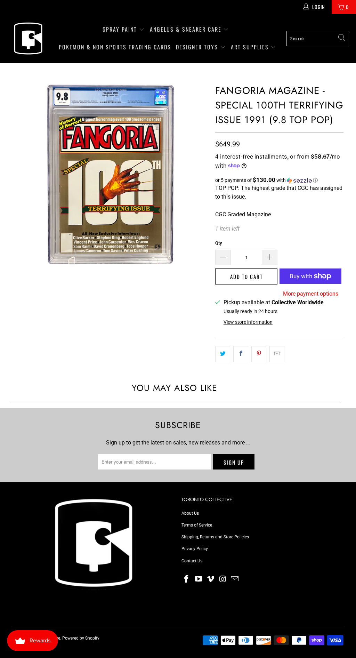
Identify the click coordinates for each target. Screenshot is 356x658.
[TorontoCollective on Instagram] (223, 579)
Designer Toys (198, 47)
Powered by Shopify (80, 638)
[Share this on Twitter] (222, 354)
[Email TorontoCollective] (235, 579)
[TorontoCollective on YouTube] (199, 579)
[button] (279, 180)
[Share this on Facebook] (240, 354)
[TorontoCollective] (28, 38)
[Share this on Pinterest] (258, 354)
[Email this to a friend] (276, 354)
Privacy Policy (194, 548)
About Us (190, 513)
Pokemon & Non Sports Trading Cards (115, 47)
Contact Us (191, 561)
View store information (248, 322)
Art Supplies (251, 47)
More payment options (310, 293)
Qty (218, 243)
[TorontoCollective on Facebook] (186, 579)
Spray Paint (121, 29)
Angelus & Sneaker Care (185, 29)
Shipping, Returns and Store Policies (215, 537)
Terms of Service (196, 525)
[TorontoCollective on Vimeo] (210, 579)
